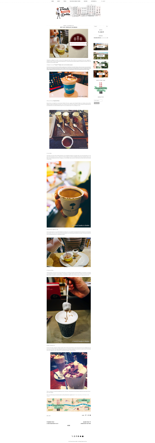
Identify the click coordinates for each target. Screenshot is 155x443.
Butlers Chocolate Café (51, 345)
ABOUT (58, 1)
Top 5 (49, 415)
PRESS (65, 1)
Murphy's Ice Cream (50, 64)
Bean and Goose (49, 100)
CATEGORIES (93, 1)
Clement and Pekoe (50, 270)
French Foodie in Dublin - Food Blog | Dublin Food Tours (79, 441)
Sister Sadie (56, 229)
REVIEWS (85, 1)
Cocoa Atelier (49, 153)
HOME (53, 1)
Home (68, 425)
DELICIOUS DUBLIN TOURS (75, 1)
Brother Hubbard (50, 229)
